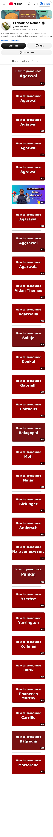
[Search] (29, 3)
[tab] (15, 61)
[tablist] (26, 61)
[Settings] (34, 3)
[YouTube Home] (15, 4)
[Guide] (3, 3)
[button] (37, 61)
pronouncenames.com (12, 40)
